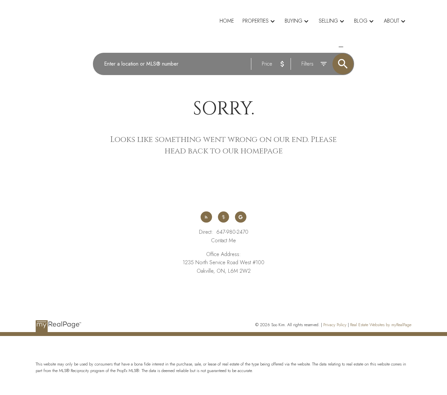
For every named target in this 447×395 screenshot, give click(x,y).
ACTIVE (325, 46)
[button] (206, 217)
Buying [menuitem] (293, 21)
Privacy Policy (335, 325)
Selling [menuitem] (328, 21)
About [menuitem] (391, 21)
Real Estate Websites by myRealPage (380, 325)
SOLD (350, 46)
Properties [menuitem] (255, 21)
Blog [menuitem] (360, 21)
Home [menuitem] (227, 21)
